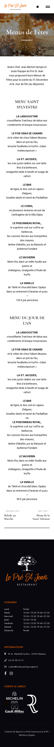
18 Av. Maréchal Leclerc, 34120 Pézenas (26, 653)
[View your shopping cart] (37, 6)
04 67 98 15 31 (15, 660)
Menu (47, 6)
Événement (27, 40)
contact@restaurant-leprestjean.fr (23, 666)
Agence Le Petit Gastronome (29, 731)
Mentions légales (27, 735)
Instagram (11, 673)
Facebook (5, 673)
